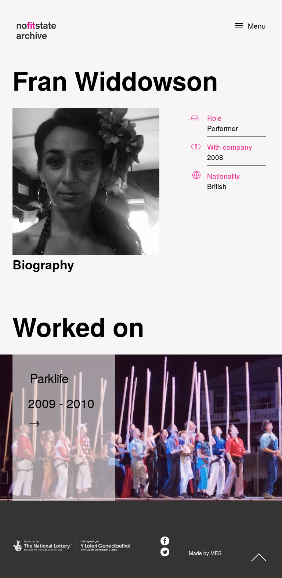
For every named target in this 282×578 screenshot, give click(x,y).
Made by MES (205, 553)
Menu (257, 25)
